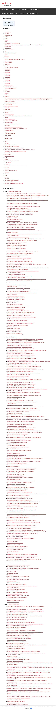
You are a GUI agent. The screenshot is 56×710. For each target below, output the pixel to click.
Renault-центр (8, 46)
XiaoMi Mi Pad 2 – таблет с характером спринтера (18, 318)
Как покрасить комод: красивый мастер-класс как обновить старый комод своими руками (27, 493)
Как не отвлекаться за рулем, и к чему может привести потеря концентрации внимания (26, 279)
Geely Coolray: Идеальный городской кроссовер (17, 208)
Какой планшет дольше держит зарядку (16, 299)
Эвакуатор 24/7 (8, 185)
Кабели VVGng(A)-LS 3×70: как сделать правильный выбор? (20, 385)
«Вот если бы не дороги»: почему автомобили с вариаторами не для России (24, 559)
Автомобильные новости (7, 9)
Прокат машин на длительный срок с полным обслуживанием (21, 355)
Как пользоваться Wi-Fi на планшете (15, 304)
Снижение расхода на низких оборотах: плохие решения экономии (22, 554)
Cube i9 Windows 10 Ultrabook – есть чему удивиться (18, 315)
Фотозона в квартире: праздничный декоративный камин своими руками (23, 501)
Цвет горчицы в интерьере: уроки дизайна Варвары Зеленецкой (21, 509)
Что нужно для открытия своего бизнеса (16, 620)
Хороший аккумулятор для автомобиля (16, 277)
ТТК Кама (7, 172)
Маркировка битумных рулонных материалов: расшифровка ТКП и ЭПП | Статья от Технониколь (28, 361)
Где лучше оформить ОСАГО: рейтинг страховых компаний (20, 429)
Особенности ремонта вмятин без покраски (17, 241)
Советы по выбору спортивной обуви (15, 600)
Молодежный (8, 135)
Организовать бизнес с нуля (13, 694)
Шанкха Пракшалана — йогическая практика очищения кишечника (22, 585)
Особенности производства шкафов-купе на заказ (18, 495)
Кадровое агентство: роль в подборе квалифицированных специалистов (23, 393)
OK (30, 708)
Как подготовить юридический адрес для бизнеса (18, 447)
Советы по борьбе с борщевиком (14, 456)
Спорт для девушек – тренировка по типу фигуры (18, 595)
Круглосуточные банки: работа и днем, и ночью (17, 641)
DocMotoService (8, 35)
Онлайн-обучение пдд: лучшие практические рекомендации (20, 471)
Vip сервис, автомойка (9, 49)
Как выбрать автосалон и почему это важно (17, 518)
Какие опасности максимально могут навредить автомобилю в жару (22, 533)
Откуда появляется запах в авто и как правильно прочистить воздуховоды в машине (26, 530)
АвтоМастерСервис (9, 60)
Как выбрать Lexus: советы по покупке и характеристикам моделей (22, 515)
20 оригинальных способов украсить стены (16, 485)
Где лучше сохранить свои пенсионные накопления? (19, 635)
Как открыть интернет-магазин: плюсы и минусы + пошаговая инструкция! (23, 686)
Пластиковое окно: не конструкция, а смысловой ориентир (20, 371)
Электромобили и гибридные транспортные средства (19, 345)
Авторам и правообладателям (11, 67)
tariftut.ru (6, 3)
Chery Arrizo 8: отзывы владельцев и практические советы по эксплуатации (24, 206)
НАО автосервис (8, 138)
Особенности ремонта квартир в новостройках (17, 434)
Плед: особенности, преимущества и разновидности (18, 659)
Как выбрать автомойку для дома (14, 539)
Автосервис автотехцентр (10, 88)
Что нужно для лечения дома (13, 448)
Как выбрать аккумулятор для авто (15, 536)
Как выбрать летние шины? (13, 544)
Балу (6, 94)
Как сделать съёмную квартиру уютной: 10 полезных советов (20, 487)
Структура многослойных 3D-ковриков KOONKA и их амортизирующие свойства (25, 339)
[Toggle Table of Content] (12, 22)
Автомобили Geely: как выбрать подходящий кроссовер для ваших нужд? (23, 392)
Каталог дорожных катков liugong (14, 219)
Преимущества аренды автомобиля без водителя (18, 259)
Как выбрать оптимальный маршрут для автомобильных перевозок (22, 222)
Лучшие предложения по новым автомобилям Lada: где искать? (21, 384)
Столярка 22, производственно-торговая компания (16, 165)
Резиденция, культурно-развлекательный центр (15, 151)
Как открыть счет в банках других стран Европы (17, 643)
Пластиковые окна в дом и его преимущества (17, 496)
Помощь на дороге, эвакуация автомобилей (14, 147)
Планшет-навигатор (11, 302)
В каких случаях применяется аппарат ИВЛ (16, 627)
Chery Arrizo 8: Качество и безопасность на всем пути (19, 209)
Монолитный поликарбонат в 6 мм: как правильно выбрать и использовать (24, 461)
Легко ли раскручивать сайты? (14, 654)
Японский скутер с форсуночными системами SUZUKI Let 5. (20, 262)
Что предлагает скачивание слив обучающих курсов (18, 291)
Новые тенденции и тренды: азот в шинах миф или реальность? (21, 525)
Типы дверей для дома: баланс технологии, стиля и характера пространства (24, 366)
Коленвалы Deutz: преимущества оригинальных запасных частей (21, 422)
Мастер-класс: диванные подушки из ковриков (17, 488)
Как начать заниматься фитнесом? (14, 594)
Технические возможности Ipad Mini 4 (15, 334)
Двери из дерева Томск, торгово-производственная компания (18, 115)
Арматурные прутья (11, 403)
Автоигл (6, 57)
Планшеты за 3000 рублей (13, 300)
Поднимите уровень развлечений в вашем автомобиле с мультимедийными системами (26, 230)
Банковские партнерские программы (15, 646)
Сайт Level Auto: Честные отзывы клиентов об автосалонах (20, 227)
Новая (6, 141)
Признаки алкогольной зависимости (15, 451)
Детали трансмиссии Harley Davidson (15, 476)
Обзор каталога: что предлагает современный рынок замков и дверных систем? (25, 458)
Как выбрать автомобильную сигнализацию (17, 535)
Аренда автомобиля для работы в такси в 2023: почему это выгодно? (22, 251)
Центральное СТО (9, 181)
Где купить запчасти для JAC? (13, 256)
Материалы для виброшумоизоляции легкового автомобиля (20, 348)
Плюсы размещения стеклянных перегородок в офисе (19, 414)
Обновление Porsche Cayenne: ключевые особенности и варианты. (22, 203)
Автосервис (7, 69)
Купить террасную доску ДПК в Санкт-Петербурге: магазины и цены (22, 408)
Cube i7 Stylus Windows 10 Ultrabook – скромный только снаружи (21, 317)
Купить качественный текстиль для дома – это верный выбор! (21, 480)
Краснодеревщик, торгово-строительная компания (16, 128)
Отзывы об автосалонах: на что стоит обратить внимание (20, 214)
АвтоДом (7, 56)
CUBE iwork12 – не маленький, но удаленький (17, 320)
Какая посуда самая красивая (13, 459)
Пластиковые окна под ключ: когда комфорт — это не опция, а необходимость (24, 379)
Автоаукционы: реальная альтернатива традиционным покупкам (21, 380)
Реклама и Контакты (9, 152)
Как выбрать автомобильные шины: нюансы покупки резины (20, 538)
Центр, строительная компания (11, 180)
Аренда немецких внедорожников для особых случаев (19, 343)
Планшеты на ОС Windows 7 (13, 328)
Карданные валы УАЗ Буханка (14, 266)
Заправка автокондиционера (11, 120)
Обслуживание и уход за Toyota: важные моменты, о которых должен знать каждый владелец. (28, 419)
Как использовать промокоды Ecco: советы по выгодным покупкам (22, 401)
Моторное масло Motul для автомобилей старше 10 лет (19, 198)
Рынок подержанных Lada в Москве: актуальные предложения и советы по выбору (25, 416)
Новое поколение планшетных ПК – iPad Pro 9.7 (18, 310)
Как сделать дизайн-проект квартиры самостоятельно (19, 500)
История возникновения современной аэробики (18, 579)
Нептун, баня (7, 139)
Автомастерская (8, 62)
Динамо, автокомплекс (10, 119)
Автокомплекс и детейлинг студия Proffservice (15, 59)
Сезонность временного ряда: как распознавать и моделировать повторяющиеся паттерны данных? (29, 607)
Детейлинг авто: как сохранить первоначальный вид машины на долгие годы (24, 233)
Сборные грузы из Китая (12, 216)
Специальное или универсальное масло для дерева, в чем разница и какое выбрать (25, 406)
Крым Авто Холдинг (9, 130)
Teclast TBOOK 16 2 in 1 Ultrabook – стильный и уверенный (20, 313)
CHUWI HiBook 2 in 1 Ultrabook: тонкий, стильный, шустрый (20, 323)
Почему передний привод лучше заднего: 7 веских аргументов (21, 557)
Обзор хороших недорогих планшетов (15, 296)
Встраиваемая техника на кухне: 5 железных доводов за (19, 482)
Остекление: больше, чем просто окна (15, 377)
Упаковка (7, 173)
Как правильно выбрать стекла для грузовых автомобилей (20, 253)
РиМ (6, 157)
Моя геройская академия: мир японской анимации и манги (20, 382)
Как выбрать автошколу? (12, 541)
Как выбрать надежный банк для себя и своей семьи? (19, 638)
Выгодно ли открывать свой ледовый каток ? (17, 617)
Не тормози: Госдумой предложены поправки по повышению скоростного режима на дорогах (28, 267)
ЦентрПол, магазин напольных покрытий (14, 183)
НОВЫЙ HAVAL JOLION (12, 217)
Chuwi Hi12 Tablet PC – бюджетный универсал (17, 325)
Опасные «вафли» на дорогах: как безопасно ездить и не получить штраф (23, 522)
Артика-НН (7, 93)
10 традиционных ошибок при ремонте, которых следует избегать (22, 506)
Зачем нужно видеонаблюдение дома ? (16, 445)
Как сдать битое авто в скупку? (14, 246)
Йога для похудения (11, 581)
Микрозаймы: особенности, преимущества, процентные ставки (21, 630)
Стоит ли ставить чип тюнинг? (13, 243)
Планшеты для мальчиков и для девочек (16, 307)
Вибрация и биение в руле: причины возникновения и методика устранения (24, 523)
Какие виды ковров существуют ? (14, 443)
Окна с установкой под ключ (13, 505)
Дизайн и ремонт (34, 9)
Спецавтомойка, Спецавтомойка (12, 160)
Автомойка (7, 64)
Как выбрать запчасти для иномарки (15, 549)
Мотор (6, 136)
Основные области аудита (13, 702)
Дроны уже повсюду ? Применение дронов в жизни (18, 288)
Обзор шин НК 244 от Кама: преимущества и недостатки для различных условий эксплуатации (28, 195)
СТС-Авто (7, 167)
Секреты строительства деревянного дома (16, 455)
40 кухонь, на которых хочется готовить (16, 484)
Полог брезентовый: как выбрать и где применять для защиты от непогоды (24, 437)
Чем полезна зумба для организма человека (17, 597)
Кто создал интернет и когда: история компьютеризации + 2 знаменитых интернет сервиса (27, 665)
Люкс (6, 131)
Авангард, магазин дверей (10, 52)
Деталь (6, 117)
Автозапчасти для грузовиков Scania (15, 225)
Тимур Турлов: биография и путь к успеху (16, 397)
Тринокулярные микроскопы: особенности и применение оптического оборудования (26, 652)
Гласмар (6, 112)
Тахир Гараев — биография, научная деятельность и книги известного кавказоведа (25, 606)
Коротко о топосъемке (12, 286)
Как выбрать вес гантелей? (13, 602)
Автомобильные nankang (13, 235)
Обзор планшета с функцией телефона (16, 297)
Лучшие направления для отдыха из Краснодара (18, 517)
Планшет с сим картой (12, 294)
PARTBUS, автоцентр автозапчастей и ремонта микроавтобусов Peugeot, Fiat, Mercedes (24, 44)
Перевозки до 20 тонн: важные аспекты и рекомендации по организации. (23, 196)
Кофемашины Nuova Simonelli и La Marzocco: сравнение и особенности (23, 289)
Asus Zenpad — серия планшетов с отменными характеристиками (21, 292)
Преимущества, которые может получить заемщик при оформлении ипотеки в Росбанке (27, 644)
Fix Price (6, 36)
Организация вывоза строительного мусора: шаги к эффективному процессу (24, 430)
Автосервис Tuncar (9, 85)
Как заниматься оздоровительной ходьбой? (17, 584)
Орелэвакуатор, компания (10, 144)
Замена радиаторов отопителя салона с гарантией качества (20, 353)
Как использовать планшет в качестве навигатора (18, 305)
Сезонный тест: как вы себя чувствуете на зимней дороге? (20, 275)
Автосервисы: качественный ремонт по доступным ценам (20, 212)
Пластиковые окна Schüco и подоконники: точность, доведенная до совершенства (25, 369)
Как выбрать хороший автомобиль (15, 543)
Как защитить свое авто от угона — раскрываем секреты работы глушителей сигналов (26, 264)
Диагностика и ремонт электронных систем (17, 351)
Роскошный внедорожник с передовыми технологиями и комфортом (22, 340)
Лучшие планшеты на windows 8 (14, 330)
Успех (6, 175)
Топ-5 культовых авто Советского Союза (16, 274)
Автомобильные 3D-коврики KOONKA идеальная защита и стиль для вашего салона (25, 342)
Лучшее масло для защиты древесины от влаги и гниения (20, 400)
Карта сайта (7, 125)
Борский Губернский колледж (11, 102)
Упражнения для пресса (12, 573)
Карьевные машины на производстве (15, 474)
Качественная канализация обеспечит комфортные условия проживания (23, 651)
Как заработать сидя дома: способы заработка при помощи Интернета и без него (25, 675)
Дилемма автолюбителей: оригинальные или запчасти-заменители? (22, 555)
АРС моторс (7, 91)
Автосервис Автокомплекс (10, 86)
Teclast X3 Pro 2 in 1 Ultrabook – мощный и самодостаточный (20, 312)
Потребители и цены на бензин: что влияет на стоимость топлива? (22, 240)
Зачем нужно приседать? (12, 590)
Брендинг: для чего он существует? (15, 661)
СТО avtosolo (7, 162)
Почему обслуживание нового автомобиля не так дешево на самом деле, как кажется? (26, 531)
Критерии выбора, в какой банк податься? (16, 640)
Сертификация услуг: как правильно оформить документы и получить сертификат (25, 611)
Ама (5, 89)
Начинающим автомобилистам (9, 13)
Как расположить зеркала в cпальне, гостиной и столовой (20, 477)
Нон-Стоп (7, 143)
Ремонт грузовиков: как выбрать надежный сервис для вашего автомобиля (24, 395)
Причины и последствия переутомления (16, 569)
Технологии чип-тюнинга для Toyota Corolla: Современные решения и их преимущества (26, 350)
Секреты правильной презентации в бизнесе (17, 614)
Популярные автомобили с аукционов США (16, 245)
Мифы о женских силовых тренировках (16, 589)
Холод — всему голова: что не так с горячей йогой (18, 576)
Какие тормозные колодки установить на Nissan (18, 411)
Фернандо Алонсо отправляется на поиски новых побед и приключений (23, 271)
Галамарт (7, 107)
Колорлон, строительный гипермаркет (13, 127)
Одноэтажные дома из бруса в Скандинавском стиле (19, 464)
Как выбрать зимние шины (13, 551)
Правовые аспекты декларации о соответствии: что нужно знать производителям (25, 624)
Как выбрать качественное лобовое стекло (17, 560)
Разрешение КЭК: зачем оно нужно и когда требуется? (19, 625)
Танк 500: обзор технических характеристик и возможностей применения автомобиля (26, 514)
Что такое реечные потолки (13, 453)
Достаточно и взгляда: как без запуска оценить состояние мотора (21, 526)
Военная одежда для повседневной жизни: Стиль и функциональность (23, 568)
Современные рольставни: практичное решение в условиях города (22, 368)
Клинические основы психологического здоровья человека (20, 633)
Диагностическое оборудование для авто (16, 426)
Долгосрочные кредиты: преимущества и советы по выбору (20, 612)
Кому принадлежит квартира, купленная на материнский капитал (21, 467)
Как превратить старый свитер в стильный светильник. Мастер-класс (22, 503)
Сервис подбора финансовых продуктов (16, 648)
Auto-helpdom (8, 31)
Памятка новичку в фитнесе (13, 577)
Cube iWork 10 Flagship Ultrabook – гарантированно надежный (21, 321)
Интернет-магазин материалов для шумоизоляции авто (19, 347)
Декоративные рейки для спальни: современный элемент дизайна (22, 417)
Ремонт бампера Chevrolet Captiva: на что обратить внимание (21, 229)
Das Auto (7, 33)
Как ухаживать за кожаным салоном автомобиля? (18, 237)
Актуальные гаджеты (22, 9)
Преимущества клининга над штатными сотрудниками (19, 450)
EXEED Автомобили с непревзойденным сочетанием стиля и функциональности (25, 632)
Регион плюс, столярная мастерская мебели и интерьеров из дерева (20, 149)
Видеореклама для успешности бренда (16, 701)
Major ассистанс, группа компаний (12, 43)
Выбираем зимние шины (12, 552)
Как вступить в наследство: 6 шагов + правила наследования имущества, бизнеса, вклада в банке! (28, 670)
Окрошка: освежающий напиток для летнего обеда (18, 565)
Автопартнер (7, 65)
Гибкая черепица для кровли (13, 466)
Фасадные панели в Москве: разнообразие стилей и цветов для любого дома (24, 432)
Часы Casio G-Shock (11, 598)
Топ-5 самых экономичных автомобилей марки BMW (19, 528)
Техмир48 (7, 168)
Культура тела (10, 574)
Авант (6, 54)
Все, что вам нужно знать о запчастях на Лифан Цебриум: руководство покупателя (25, 238)
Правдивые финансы (32, 13)
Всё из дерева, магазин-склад (11, 106)
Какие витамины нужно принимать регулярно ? (17, 566)
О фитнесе (22, 13)
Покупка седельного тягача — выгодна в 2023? (17, 254)
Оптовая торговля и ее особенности (15, 699)
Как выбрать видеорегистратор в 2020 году (17, 547)
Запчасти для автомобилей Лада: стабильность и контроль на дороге (22, 211)
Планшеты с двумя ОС (12, 326)
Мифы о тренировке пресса (13, 582)
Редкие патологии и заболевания (14, 413)
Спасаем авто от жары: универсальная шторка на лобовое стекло (21, 520)
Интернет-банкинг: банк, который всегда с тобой (18, 636)
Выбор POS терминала (12, 656)
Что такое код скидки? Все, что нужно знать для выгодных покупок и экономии (24, 609)
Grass (6, 41)
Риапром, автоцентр (9, 156)
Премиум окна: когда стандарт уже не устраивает (18, 376)
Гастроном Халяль (9, 110)
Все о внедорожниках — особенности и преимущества (19, 261)
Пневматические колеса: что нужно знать (16, 284)
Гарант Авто (7, 109)
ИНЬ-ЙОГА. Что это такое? (13, 587)
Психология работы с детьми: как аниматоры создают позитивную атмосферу (24, 615)
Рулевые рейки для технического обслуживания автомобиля (20, 469)
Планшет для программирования (14, 333)
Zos (5, 51)
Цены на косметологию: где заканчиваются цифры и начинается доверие (23, 372)
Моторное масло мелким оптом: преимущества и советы (20, 405)
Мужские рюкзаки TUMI (12, 398)
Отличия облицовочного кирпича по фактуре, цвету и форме (20, 387)
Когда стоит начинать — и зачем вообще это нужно (18, 374)
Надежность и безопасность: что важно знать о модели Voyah (21, 204)
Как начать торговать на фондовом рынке (16, 657)
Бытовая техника (8, 104)
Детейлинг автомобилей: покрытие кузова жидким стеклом (20, 359)
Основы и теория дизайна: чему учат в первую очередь (19, 492)
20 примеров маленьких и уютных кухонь (16, 490)
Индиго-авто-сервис (9, 122)
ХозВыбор (7, 178)
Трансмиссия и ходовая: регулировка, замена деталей (19, 363)
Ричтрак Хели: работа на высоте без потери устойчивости (20, 356)
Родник (6, 159)
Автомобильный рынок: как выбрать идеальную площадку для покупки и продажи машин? (27, 389)
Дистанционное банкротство (13, 649)
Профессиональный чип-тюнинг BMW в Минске (17, 269)
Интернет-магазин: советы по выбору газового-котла (19, 440)
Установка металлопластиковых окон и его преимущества (20, 498)
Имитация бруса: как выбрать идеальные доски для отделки (20, 421)
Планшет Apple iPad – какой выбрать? (15, 309)
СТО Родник (7, 164)
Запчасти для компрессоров (13, 628)
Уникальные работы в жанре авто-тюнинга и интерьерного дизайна (22, 224)
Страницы (7, 23)
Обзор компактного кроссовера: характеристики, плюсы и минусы (22, 364)
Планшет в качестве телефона (14, 331)
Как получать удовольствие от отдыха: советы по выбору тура (21, 622)
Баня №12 (7, 96)
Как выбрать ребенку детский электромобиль (17, 546)
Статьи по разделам (9, 25)
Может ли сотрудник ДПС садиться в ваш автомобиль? (19, 280)
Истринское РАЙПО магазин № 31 (12, 123)
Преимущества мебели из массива (15, 508)
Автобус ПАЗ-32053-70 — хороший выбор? (16, 248)
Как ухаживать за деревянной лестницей (16, 438)
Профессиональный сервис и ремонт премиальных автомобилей (21, 358)
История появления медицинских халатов (16, 619)
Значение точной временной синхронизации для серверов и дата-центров (23, 409)
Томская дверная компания (11, 170)
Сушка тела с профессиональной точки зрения (17, 592)
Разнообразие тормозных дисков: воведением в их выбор (20, 424)
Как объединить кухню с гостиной (14, 390)
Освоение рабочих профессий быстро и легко (17, 704)
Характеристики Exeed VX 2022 (14, 272)
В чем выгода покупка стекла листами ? (16, 435)
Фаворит (7, 177)
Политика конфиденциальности (12, 146)
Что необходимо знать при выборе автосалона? (17, 250)
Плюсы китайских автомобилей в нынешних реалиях (19, 258)
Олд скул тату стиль (11, 571)
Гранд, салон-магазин (9, 114)
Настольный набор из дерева (13, 479)
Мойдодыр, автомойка (10, 133)
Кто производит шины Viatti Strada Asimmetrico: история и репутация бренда (24, 193)
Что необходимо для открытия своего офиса (17, 442)
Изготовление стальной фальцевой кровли (16, 463)
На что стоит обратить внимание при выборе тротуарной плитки (21, 427)
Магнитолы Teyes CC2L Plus (13, 221)
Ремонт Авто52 (8, 154)
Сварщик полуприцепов (12, 232)
